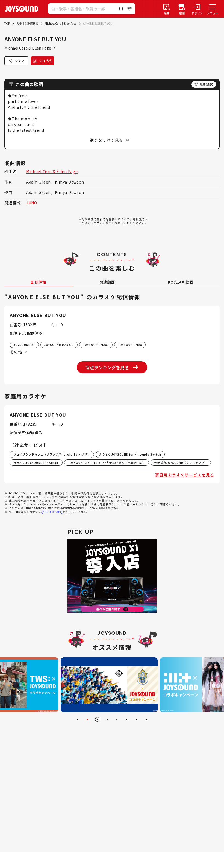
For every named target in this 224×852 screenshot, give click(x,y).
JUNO (31, 202)
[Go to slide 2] (87, 719)
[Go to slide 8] (146, 719)
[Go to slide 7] (136, 719)
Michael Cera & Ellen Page (60, 23)
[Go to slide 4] (107, 719)
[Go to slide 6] (126, 719)
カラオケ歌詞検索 (27, 23)
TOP (7, 23)
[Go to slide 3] (97, 719)
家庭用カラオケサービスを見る (184, 475)
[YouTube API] (52, 512)
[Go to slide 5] (116, 719)
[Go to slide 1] (77, 719)
